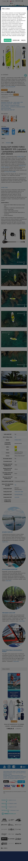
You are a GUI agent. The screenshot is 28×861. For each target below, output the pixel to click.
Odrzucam (16, 40)
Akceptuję (7, 40)
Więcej (23, 40)
